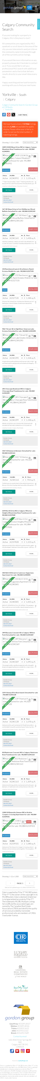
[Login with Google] (8, 116)
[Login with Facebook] (4, 116)
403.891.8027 (7, 200)
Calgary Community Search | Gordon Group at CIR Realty (20, 106)
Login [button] (22, 114)
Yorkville (9, 109)
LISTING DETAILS (8, 190)
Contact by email (20, 1036)
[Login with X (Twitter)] (13, 116)
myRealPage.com (23, 1060)
